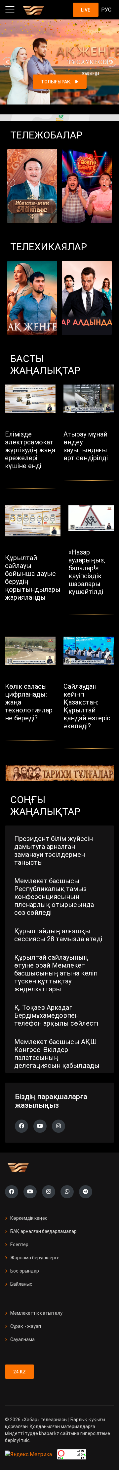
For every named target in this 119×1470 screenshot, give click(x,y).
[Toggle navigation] (10, 10)
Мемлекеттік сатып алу (36, 1313)
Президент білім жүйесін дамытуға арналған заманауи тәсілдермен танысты (53, 850)
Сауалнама (22, 1339)
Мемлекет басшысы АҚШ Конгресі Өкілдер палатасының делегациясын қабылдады (56, 1053)
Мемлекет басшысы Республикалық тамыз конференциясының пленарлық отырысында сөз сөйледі (54, 896)
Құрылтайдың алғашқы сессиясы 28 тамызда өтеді (58, 935)
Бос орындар (24, 1271)
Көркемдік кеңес (29, 1218)
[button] (7, 62)
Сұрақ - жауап (25, 1326)
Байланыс (21, 1284)
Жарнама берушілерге (35, 1257)
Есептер (19, 1244)
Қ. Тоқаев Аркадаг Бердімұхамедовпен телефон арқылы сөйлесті (56, 1015)
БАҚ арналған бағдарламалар (43, 1231)
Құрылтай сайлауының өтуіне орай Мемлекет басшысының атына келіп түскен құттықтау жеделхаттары (56, 973)
